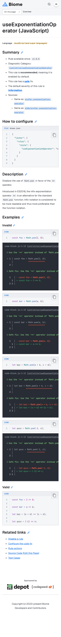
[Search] (49, 4)
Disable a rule (15, 538)
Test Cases (14, 557)
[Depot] (18, 587)
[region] (30, 149)
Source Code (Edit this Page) (23, 553)
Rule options (15, 548)
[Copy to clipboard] (54, 135)
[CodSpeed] (43, 587)
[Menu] (56, 4)
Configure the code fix (20, 543)
